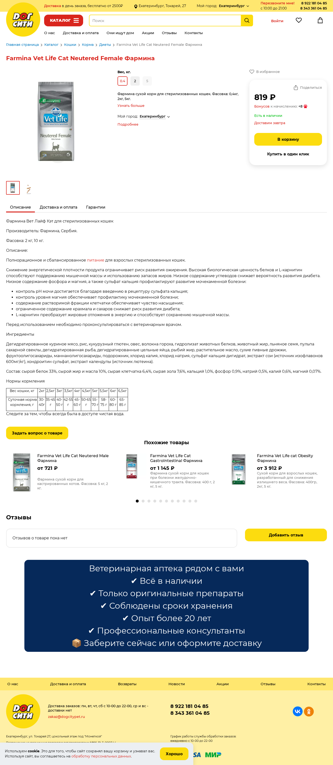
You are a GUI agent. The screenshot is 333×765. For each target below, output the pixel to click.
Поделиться (311, 87)
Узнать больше (131, 105)
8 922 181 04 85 (314, 3)
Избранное (298, 21)
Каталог (60, 20)
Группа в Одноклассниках (309, 711)
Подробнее (128, 124)
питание (95, 260)
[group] (59, 473)
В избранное (268, 72)
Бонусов (262, 106)
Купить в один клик (288, 154)
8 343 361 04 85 (313, 8)
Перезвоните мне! (277, 3)
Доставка (53, 6)
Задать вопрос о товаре (37, 433)
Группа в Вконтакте (298, 711)
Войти (277, 21)
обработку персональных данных (101, 756)
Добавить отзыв (286, 535)
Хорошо (174, 754)
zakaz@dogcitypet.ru (66, 717)
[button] (137, 501)
